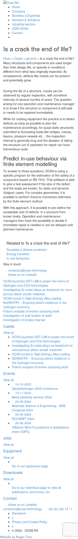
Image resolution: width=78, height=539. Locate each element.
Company (18, 11)
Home (16, 7)
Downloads (13, 472)
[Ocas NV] (11, 2)
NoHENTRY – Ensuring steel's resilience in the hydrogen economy (41, 360)
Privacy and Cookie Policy (29, 522)
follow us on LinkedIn (22, 274)
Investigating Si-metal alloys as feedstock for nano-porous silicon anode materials (42, 347)
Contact (17, 33)
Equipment (12, 451)
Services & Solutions (26, 20)
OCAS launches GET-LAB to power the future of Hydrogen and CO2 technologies (43, 339)
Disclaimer (19, 513)
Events (9, 373)
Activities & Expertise (26, 15)
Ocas (6, 58)
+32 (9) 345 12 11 (58, 509)
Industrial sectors (23, 24)
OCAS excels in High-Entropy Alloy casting (41, 354)
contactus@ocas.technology (27, 270)
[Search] (13, 37)
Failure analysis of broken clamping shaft (40, 367)
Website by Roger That (16, 537)
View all (8, 332)
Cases (8, 326)
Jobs (7, 438)
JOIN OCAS (20, 28)
